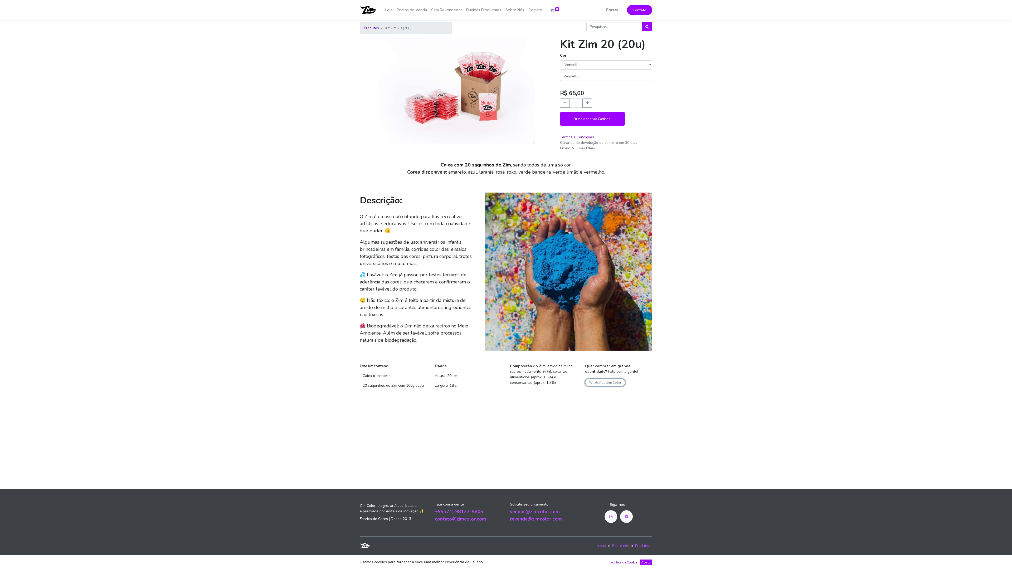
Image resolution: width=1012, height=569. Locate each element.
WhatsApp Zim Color (605, 382)
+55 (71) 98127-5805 (459, 511)
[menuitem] (389, 10)
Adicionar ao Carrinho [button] (594, 119)
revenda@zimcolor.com (536, 519)
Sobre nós (620, 545)
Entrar (612, 10)
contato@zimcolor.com (460, 519)
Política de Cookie (623, 562)
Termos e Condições (577, 137)
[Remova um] (565, 103)
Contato (639, 10)
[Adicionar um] (587, 103)
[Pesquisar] (647, 26)
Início (601, 545)
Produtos (371, 28)
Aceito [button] (646, 562)
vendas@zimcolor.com (535, 511)
